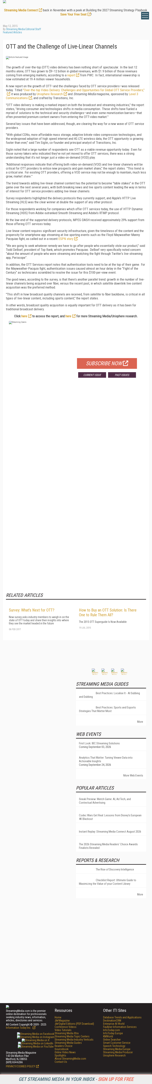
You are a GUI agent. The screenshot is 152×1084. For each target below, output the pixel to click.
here (24, 316)
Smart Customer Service (116, 1042)
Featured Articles (12, 32)
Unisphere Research (50, 94)
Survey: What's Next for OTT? (31, 610)
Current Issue (92, 375)
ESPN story (65, 239)
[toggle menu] (145, 15)
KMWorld (108, 1036)
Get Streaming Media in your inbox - (76, 1079)
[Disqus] (76, 439)
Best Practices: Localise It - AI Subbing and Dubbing (109, 695)
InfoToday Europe (113, 1033)
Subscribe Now (104, 363)
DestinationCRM (112, 1020)
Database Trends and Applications (122, 1017)
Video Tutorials (63, 1030)
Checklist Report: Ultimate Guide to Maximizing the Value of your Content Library (107, 882)
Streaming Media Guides (68, 1042)
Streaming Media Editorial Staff (23, 29)
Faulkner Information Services (120, 1026)
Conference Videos (65, 1026)
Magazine (62, 1020)
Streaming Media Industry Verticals (74, 1039)
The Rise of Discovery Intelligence (115, 869)
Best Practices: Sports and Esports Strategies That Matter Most (107, 709)
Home (58, 1017)
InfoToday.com (111, 1030)
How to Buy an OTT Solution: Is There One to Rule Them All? (108, 612)
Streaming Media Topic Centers (72, 1036)
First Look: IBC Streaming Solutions (99, 743)
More (140, 722)
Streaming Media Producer (118, 1052)
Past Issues (122, 375)
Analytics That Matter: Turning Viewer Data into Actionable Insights (106, 759)
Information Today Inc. (19, 1027)
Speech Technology (114, 1046)
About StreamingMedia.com (70, 1058)
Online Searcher (112, 1039)
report (71, 75)
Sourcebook (61, 1049)
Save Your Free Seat (73, 14)
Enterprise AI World (113, 1023)
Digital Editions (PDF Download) (74, 1023)
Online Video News (65, 1052)
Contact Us (61, 1061)
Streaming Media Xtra (67, 1033)
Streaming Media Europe (116, 1049)
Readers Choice (63, 1046)
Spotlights (60, 1055)
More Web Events (133, 775)
